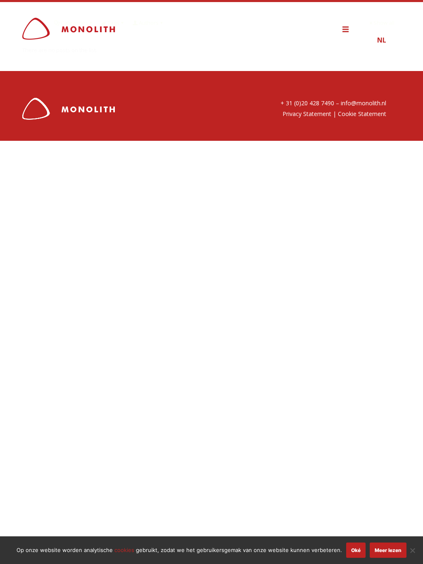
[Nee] (413, 550)
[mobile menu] (349, 28)
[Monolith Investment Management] (68, 28)
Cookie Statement (362, 114)
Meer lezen (388, 550)
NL (381, 40)
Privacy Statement (307, 114)
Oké (356, 550)
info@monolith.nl (363, 103)
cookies (124, 550)
